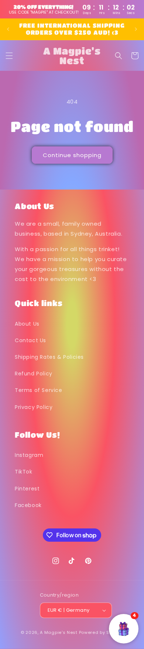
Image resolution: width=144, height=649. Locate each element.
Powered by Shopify (101, 632)
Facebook (28, 505)
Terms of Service (38, 390)
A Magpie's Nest (59, 632)
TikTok (23, 471)
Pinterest (27, 488)
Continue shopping (72, 155)
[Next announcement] (136, 29)
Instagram (29, 455)
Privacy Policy (33, 407)
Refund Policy (33, 373)
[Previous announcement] (8, 29)
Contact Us (30, 340)
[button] (9, 56)
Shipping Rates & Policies (49, 357)
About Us (27, 323)
